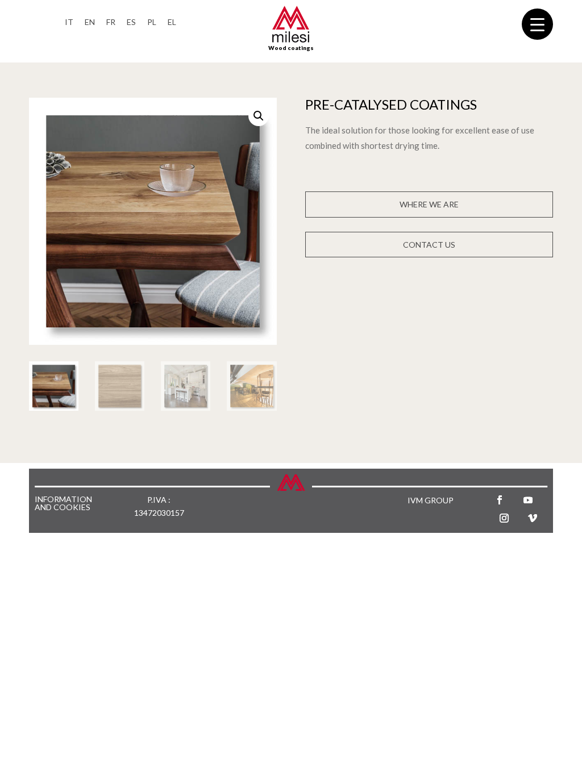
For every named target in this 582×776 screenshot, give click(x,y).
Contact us (429, 244)
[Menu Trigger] (537, 24)
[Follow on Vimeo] (532, 518)
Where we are (429, 204)
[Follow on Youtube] (528, 500)
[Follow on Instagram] (504, 518)
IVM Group (431, 500)
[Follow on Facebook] (499, 500)
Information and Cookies (63, 503)
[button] (258, 116)
